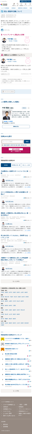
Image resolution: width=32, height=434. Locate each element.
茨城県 (19, 296)
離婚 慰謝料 (7, 145)
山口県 (10, 314)
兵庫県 (6, 310)
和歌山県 (23, 310)
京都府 (10, 310)
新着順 (6, 165)
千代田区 (15, 41)
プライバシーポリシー (25, 409)
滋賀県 (14, 310)
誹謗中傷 (12, 145)
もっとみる (16, 281)
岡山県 (6, 314)
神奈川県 (7, 296)
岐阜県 (10, 305)
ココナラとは (6, 411)
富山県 (18, 301)
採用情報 (5, 426)
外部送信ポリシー (23, 411)
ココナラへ (4, 1)
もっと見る (16, 390)
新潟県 (2, 301)
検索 (27, 141)
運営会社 (5, 424)
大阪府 (2, 310)
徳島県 (14, 318)
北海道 (2, 292)
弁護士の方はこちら (25, 1)
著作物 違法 (24, 145)
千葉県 (11, 296)
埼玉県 (15, 296)
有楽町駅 (6, 123)
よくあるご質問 (7, 413)
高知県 (10, 318)
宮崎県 (22, 323)
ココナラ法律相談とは (9, 404)
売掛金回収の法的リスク (11, 348)
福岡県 (2, 323)
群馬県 (27, 296)
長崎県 (10, 323)
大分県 (18, 323)
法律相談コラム (7, 409)
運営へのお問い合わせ (9, 415)
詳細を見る (16, 126)
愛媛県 (6, 318)
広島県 (2, 314)
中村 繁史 (12, 39)
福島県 (26, 292)
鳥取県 (14, 314)
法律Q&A (5, 406)
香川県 (2, 318)
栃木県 (23, 296)
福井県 (22, 301)
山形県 (22, 292)
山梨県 (10, 301)
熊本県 (14, 323)
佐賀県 (6, 323)
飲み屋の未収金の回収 (11, 354)
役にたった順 (26, 165)
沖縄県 (2, 325)
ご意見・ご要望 (23, 404)
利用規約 (21, 406)
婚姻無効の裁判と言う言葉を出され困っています (18, 359)
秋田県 (18, 292)
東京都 (10, 41)
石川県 (14, 301)
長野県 (6, 301)
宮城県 (14, 292)
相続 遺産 (17, 145)
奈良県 (18, 310)
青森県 (6, 292)
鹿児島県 (26, 323)
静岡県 (6, 305)
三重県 (14, 305)
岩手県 (10, 292)
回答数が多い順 (16, 165)
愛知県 (2, 305)
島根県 (18, 314)
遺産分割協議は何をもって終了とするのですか (17, 379)
